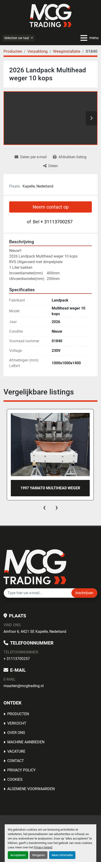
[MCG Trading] (35, 566)
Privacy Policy (21, 770)
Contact (15, 761)
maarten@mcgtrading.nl (24, 686)
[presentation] (44, 507)
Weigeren (38, 855)
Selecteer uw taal (16, 38)
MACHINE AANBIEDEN (25, 742)
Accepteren (18, 855)
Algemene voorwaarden (31, 789)
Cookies (15, 779)
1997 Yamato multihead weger (50, 488)
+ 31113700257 (56, 222)
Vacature (16, 751)
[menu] (83, 38)
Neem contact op (51, 207)
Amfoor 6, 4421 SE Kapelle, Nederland (35, 631)
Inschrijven (84, 593)
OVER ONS (16, 732)
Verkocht (16, 723)
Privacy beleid (43, 847)
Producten (18, 714)
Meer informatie (62, 855)
